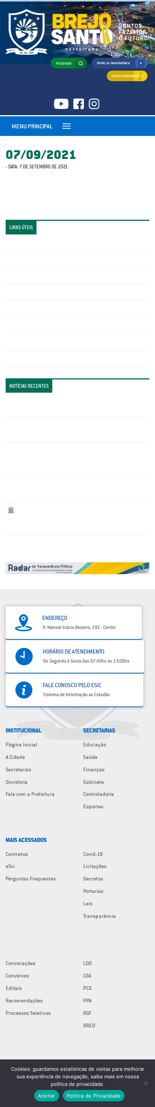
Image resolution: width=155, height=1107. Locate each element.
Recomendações (24, 1000)
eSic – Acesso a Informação (38, 275)
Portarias (93, 891)
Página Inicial (21, 744)
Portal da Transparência (34, 242)
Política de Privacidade (94, 1096)
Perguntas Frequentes (32, 325)
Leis (88, 903)
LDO (87, 963)
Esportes (93, 806)
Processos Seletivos (28, 1013)
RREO (89, 1025)
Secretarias (18, 769)
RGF (87, 1013)
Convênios (17, 975)
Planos (15, 358)
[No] (145, 1083)
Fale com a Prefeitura (30, 794)
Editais (14, 988)
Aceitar (46, 1096)
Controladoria (98, 794)
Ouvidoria (16, 782)
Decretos (93, 878)
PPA (87, 1000)
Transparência (99, 916)
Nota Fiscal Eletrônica (32, 308)
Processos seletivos (29, 341)
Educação (94, 744)
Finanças (94, 769)
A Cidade (15, 757)
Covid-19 (93, 854)
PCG (87, 988)
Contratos (17, 854)
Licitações (18, 291)
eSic (10, 866)
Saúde (90, 757)
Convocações (20, 963)
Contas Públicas (25, 259)
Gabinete (93, 782)
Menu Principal (32, 126)
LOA (87, 975)
